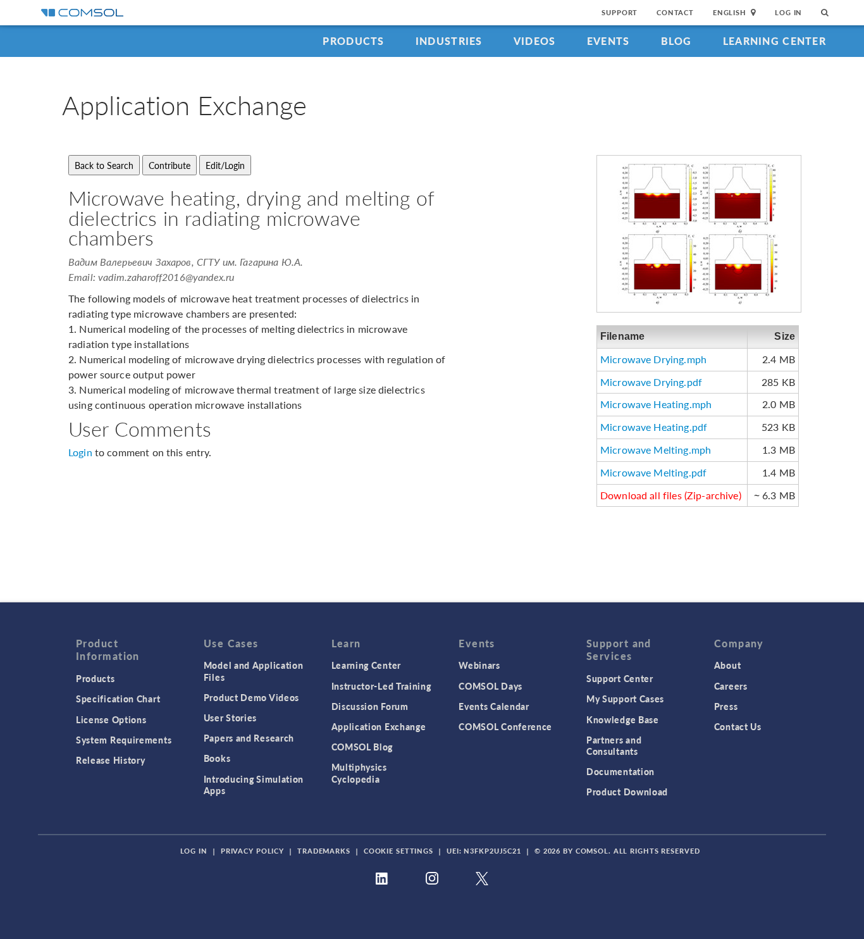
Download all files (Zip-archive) (670, 495)
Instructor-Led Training (381, 686)
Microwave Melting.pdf (653, 472)
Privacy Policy (252, 850)
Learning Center (774, 41)
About (727, 665)
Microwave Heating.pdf (653, 427)
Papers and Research (249, 737)
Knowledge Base (622, 719)
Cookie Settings (398, 850)
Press (726, 706)
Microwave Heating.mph (656, 404)
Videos (535, 41)
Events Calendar (494, 706)
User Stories (230, 717)
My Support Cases (625, 698)
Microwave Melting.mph (655, 449)
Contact (675, 12)
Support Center (619, 678)
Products (353, 41)
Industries (449, 41)
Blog (676, 41)
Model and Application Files (254, 671)
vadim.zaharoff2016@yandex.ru (166, 277)
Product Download (627, 791)
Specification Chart (118, 698)
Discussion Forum (370, 706)
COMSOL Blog (362, 746)
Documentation (620, 771)
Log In (788, 12)
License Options (111, 719)
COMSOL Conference (505, 726)
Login (80, 452)
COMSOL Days (490, 686)
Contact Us (738, 726)
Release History (110, 760)
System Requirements (123, 739)
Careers (731, 686)
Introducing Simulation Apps (254, 785)
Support (620, 12)
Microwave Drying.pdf (651, 382)
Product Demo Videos (251, 697)
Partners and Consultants (613, 745)
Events (608, 41)
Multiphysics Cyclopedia (359, 773)
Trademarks (323, 850)
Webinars (479, 665)
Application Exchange (378, 726)
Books (217, 758)
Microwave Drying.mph (653, 359)
